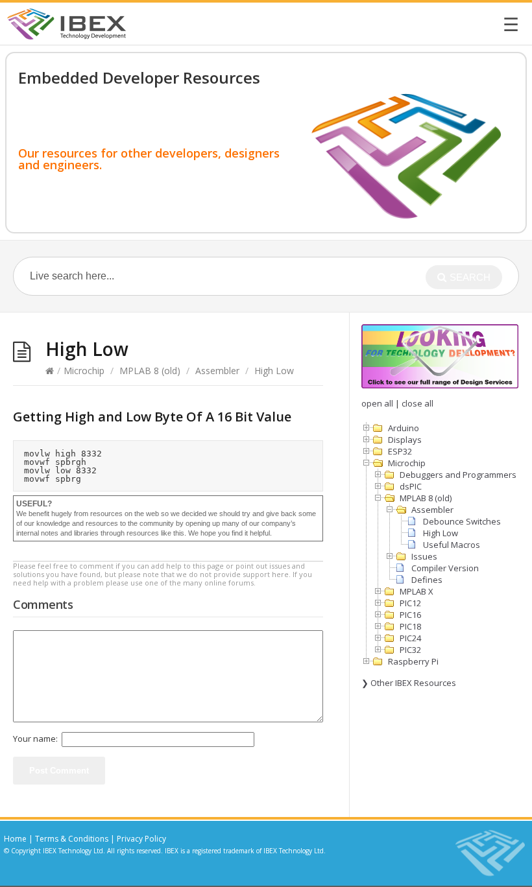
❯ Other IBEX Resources (408, 683)
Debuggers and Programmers (458, 474)
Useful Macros (451, 544)
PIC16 (410, 615)
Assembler (217, 370)
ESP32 (400, 451)
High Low (440, 533)
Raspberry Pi (413, 661)
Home (15, 838)
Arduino (403, 428)
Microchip (84, 370)
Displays (405, 439)
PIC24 (410, 638)
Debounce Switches (462, 521)
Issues (424, 556)
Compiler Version (445, 568)
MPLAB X (416, 591)
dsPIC (411, 486)
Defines (426, 579)
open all (377, 403)
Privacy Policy (141, 838)
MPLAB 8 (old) (149, 370)
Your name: (35, 738)
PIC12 (410, 603)
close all (417, 403)
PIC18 (410, 626)
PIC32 (410, 650)
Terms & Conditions (71, 838)
